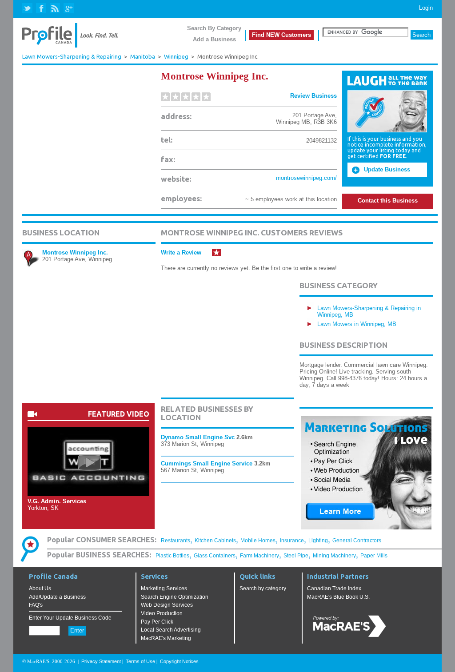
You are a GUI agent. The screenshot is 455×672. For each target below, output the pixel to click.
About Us (40, 588)
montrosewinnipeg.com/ (306, 178)
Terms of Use (140, 661)
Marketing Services (164, 588)
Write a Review (181, 252)
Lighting (318, 540)
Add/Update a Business (57, 597)
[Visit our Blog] (55, 9)
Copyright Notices (179, 661)
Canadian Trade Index (334, 588)
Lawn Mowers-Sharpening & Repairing (71, 56)
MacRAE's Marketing (166, 638)
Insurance (292, 540)
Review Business (313, 95)
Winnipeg (176, 56)
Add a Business (214, 39)
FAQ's (36, 605)
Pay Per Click (157, 622)
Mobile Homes (257, 540)
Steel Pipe (295, 556)
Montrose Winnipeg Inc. (75, 252)
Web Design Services (167, 605)
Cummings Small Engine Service (206, 463)
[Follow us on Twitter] (28, 9)
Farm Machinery (259, 556)
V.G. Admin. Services (57, 501)
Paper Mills (373, 556)
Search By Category (214, 28)
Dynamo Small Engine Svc (198, 437)
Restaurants (175, 540)
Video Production (162, 613)
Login (426, 7)
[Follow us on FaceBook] (42, 9)
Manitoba (142, 56)
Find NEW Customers (281, 35)
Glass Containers (214, 556)
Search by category (262, 588)
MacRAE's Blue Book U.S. (338, 597)
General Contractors (356, 540)
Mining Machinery (334, 556)
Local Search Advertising (171, 630)
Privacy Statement (101, 661)
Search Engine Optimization (174, 597)
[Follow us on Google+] (68, 9)
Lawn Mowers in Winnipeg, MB (356, 324)
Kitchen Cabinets (215, 540)
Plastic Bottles (172, 556)
